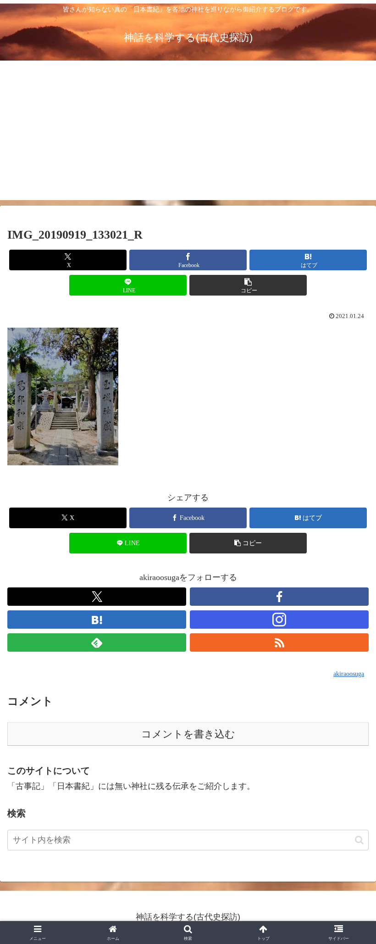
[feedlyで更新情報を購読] (96, 642)
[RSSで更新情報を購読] (279, 642)
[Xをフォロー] (96, 596)
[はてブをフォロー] (96, 619)
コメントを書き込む (188, 734)
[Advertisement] (188, 136)
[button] (248, 285)
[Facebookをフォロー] (279, 596)
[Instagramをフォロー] (279, 619)
